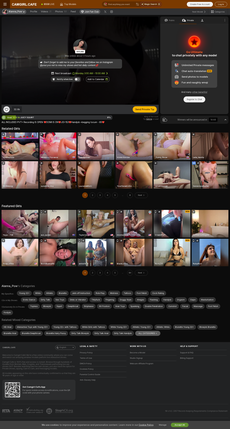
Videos (46, 11)
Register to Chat (194, 99)
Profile (33, 11)
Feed (73, 11)
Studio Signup (136, 358)
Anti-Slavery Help (88, 380)
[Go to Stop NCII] (64, 411)
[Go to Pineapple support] (49, 411)
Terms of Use (86, 358)
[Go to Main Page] (24, 4)
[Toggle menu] (5, 4)
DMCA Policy (86, 364)
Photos (61, 11)
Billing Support (186, 358)
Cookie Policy (146, 425)
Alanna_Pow (10, 286)
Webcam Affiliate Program (141, 364)
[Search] (137, 4)
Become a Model (137, 353)
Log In (221, 4)
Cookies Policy (87, 369)
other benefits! (199, 92)
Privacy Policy (86, 353)
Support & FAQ (186, 353)
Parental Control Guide (90, 374)
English (63, 347)
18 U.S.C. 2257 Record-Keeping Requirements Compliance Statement (196, 411)
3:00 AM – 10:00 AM (90, 73)
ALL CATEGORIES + (147, 333)
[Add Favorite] (6, 109)
